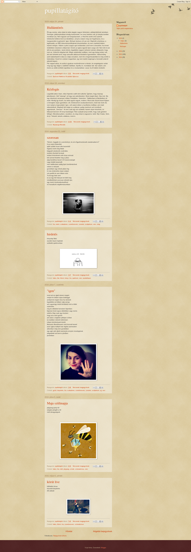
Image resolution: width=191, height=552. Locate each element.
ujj (101, 390)
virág (98, 224)
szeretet (81, 224)
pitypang (66, 469)
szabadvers (64, 224)
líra (54, 224)
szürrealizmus (79, 469)
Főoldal (69, 531)
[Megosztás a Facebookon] (100, 74)
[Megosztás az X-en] (98, 74)
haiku (54, 278)
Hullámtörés (55, 27)
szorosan (53, 137)
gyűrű (54, 390)
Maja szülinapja (57, 403)
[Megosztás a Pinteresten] (102, 74)
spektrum (75, 278)
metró (57, 224)
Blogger (103, 547)
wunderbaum (87, 278)
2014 (120, 57)
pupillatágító (123, 25)
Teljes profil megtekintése (125, 28)
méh (61, 469)
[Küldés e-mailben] (94, 74)
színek (72, 469)
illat (58, 278)
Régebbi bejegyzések (102, 531)
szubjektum (88, 224)
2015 (120, 54)
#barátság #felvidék (59, 125)
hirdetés (52, 234)
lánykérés (60, 390)
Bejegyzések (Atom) (59, 536)
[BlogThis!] (96, 74)
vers (94, 224)
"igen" (51, 290)
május (122, 41)
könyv (67, 278)
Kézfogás (53, 89)
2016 (120, 51)
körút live (53, 482)
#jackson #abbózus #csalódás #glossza (65, 76)
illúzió (62, 278)
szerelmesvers (73, 224)
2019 (120, 38)
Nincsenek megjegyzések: (81, 73)
